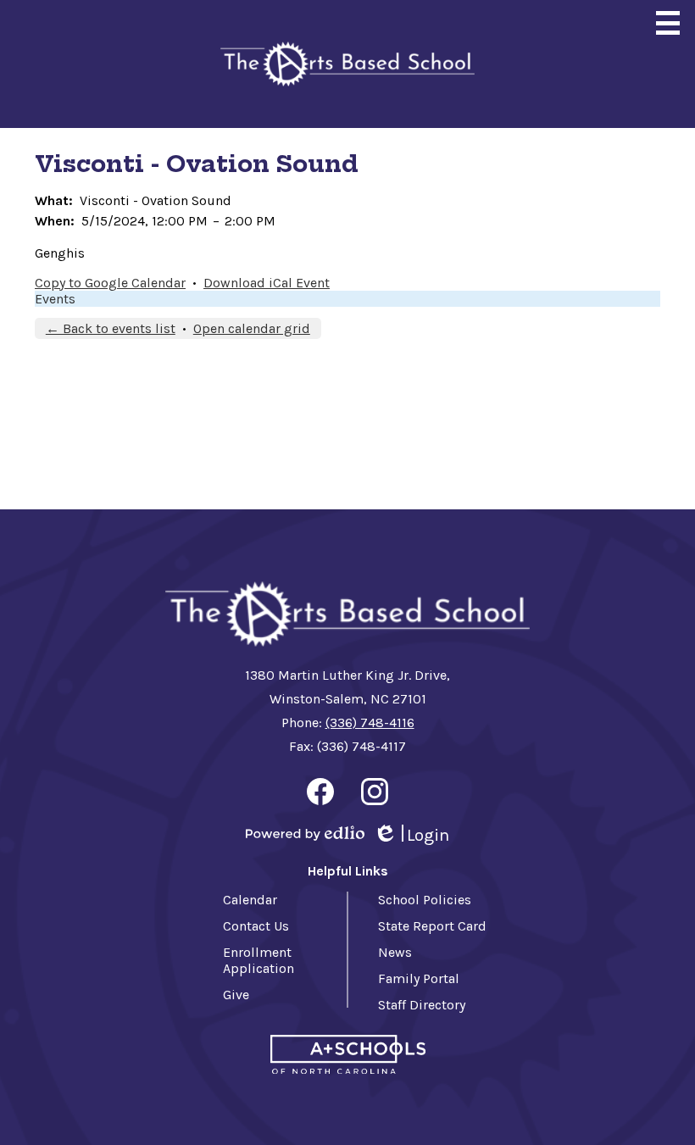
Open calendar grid (251, 328)
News (395, 952)
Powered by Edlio (305, 833)
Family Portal (418, 978)
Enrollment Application (258, 960)
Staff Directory (421, 1005)
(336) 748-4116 (369, 722)
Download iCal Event (266, 283)
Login (411, 835)
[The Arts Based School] (347, 64)
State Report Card (432, 926)
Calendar (250, 900)
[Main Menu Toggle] (668, 23)
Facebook (320, 791)
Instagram (374, 791)
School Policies (424, 900)
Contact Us (256, 926)
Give (236, 995)
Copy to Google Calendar (110, 283)
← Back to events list (110, 328)
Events (55, 299)
